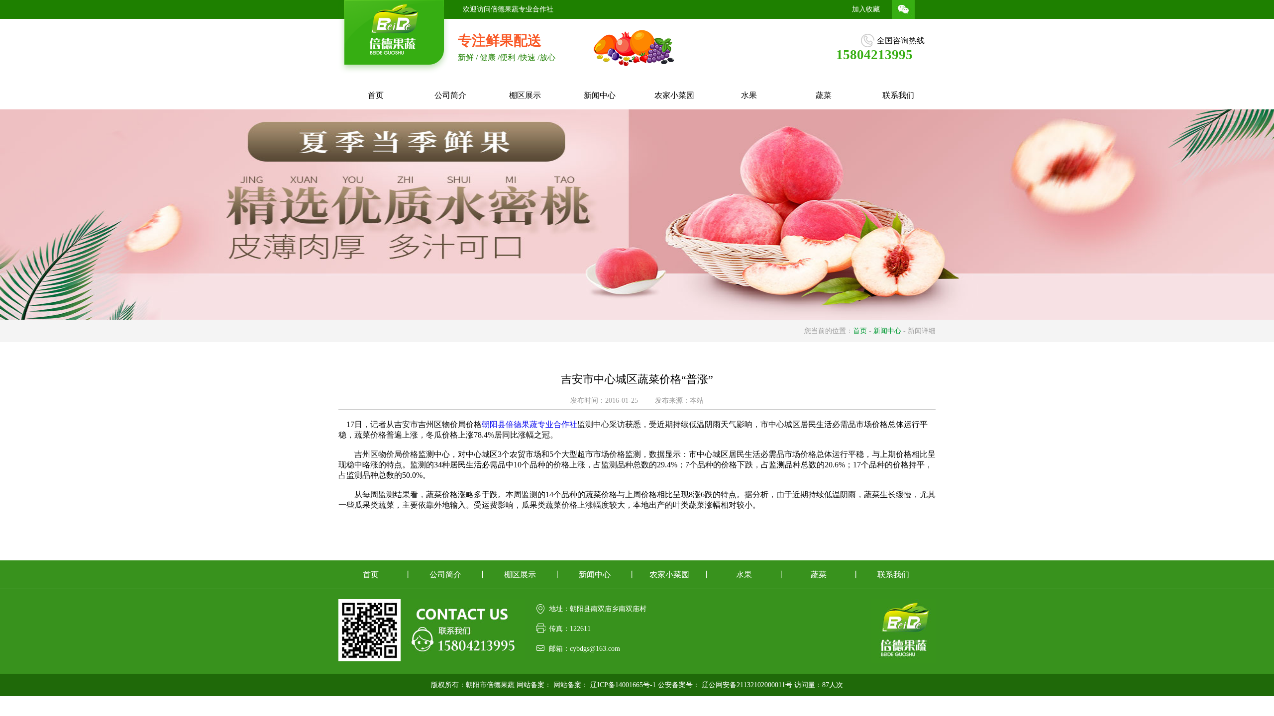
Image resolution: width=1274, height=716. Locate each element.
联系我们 (898, 95)
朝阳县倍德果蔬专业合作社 (529, 424)
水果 (749, 95)
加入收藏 (866, 9)
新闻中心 (600, 95)
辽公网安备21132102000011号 (747, 685)
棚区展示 (525, 95)
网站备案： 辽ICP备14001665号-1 (604, 685)
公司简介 (450, 95)
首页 (376, 95)
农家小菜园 (674, 95)
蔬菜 (824, 95)
